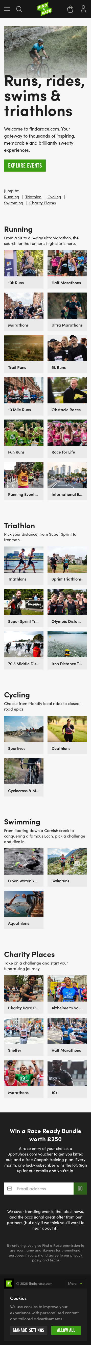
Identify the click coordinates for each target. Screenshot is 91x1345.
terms (54, 1260)
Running (11, 196)
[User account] (83, 8)
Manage (28, 1330)
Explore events (25, 165)
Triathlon (33, 196)
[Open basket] (70, 9)
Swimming (13, 202)
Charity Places (42, 202)
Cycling (54, 196)
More (72, 1283)
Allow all (66, 1330)
